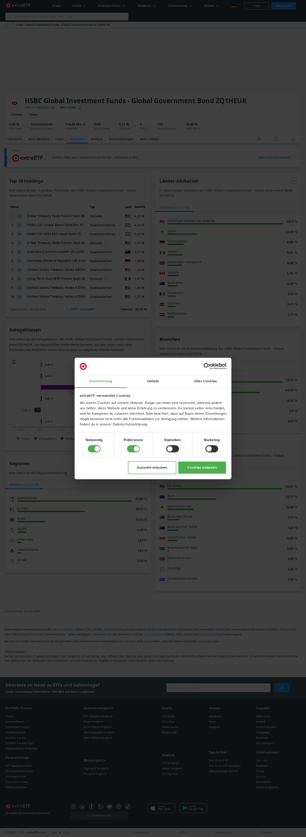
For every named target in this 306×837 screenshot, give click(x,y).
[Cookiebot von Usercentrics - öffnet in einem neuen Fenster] (206, 366)
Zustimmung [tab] (100, 381)
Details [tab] (153, 381)
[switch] (133, 449)
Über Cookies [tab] (205, 381)
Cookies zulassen (202, 467)
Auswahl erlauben (152, 467)
